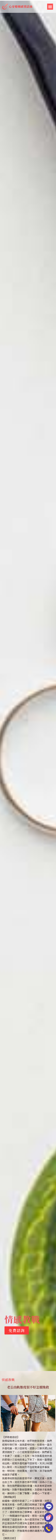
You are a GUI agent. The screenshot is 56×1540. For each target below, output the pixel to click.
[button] (50, 7)
